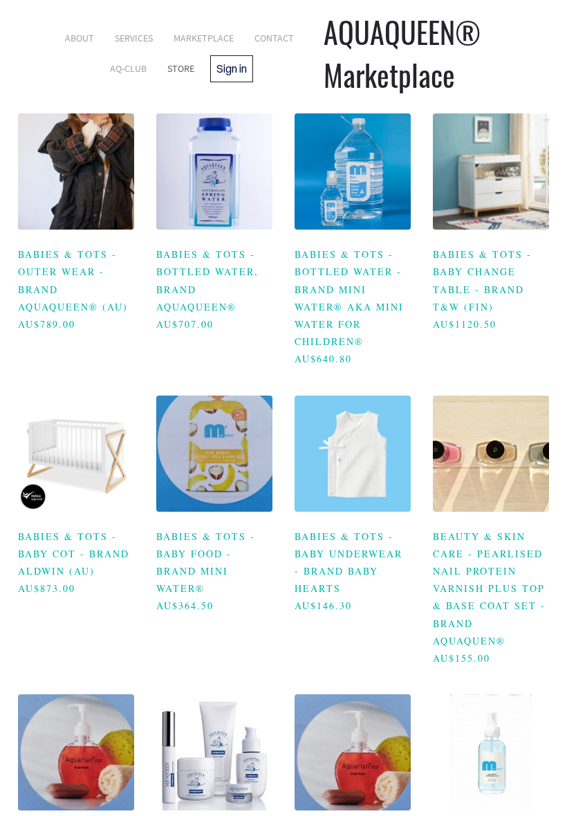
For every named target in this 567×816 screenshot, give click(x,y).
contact (274, 38)
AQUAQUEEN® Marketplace (402, 53)
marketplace (204, 38)
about (79, 38)
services (134, 38)
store (180, 68)
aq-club (128, 68)
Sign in (231, 68)
